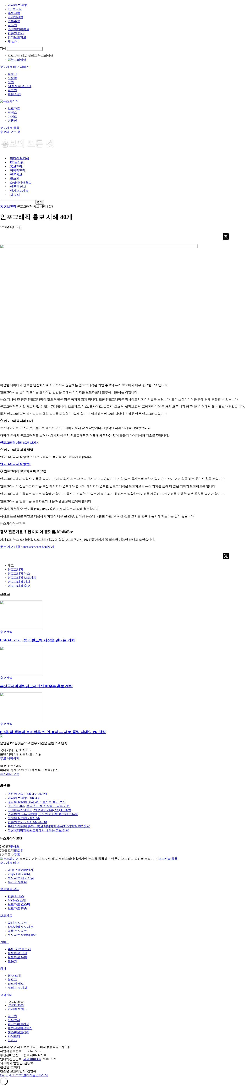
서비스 (12, 112)
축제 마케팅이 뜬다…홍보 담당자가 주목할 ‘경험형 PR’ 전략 (49, 826)
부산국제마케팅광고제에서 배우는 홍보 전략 (36, 686)
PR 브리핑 (15, 9)
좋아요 (14, 846)
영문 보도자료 (17, 930)
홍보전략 (14, 13)
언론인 (12, 120)
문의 (11, 82)
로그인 (12, 90)
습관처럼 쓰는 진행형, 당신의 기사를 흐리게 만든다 (43, 814)
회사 (3, 968)
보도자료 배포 (9, 862)
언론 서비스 (16, 896)
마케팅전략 (15, 17)
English (12, 1040)
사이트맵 (14, 1036)
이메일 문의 (17, 1009)
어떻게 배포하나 (19, 874)
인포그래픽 (15, 569)
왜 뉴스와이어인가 (20, 870)
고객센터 (6, 994)
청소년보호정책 (18, 1032)
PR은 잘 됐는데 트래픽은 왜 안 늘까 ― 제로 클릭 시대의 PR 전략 (53, 732)
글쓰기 (12, 25)
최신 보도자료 (17, 922)
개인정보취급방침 (20, 1028)
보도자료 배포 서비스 (14, 66)
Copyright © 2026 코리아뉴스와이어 (24, 1075)
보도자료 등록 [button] (9, 127)
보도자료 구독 (9, 889)
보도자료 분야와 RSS (22, 935)
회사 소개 (14, 975)
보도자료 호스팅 (19, 904)
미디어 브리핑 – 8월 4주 (24, 798)
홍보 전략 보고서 (19, 949)
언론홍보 (14, 21)
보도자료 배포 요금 (21, 878)
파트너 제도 (16, 983)
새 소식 (13, 41)
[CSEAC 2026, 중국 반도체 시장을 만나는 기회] (21, 628)
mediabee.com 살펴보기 (38, 546)
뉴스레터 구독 (9, 774)
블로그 (12, 74)
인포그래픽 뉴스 (19, 573)
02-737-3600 (16, 1005)
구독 (17, 854)
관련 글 (5, 594)
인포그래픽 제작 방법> (15, 464)
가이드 (12, 116)
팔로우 (18, 850)
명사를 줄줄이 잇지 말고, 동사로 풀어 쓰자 (37, 802)
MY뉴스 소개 (17, 900)
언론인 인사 (16, 33)
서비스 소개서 (17, 987)
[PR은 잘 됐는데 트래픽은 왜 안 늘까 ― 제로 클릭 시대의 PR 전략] (21, 720)
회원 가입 (14, 94)
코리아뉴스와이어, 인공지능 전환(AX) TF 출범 (39, 810)
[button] (123, 759)
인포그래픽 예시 (19, 581)
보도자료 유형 (17, 957)
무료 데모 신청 (11, 546)
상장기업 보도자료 (20, 926)
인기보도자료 (17, 37)
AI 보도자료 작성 (19, 86)
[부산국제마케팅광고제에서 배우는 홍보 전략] (21, 674)
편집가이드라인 (18, 1024)
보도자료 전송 (17, 908)
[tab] (123, 863)
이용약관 (14, 1020)
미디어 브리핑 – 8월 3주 (24, 818)
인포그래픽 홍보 (19, 585)
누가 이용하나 (17, 882)
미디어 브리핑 (17, 5)
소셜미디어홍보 (18, 29)
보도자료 (14, 108)
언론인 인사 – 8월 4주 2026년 (27, 793)
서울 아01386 (32, 1059)
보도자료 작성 (17, 953)
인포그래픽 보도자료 (22, 577)
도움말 (12, 78)
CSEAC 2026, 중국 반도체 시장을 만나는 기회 (37, 640)
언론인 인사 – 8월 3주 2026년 (27, 822)
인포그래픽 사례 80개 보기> (19, 442)
